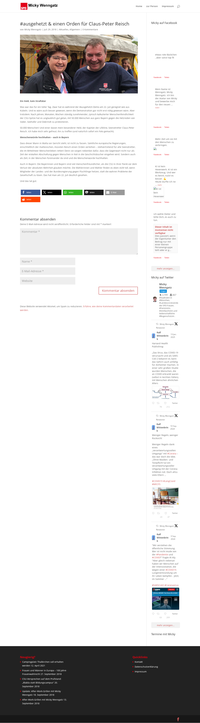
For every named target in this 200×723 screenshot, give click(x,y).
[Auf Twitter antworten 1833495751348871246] (153, 515)
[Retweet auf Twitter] (157, 324)
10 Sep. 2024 (173, 427)
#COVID (156, 557)
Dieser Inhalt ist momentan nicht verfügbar (164, 229)
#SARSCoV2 (158, 585)
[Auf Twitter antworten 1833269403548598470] (153, 616)
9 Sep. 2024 (173, 537)
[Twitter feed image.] (165, 392)
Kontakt (139, 661)
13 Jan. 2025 (173, 335)
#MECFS (156, 484)
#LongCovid (169, 481)
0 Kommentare (90, 29)
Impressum (168, 6)
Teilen (166, 77)
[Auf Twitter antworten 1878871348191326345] (153, 405)
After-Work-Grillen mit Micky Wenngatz (42, 699)
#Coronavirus (172, 585)
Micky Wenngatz (32, 29)
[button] (30, 192)
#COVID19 (157, 481)
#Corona (171, 453)
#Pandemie (162, 554)
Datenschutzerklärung (146, 666)
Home (139, 6)
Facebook (158, 77)
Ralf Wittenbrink (162, 335)
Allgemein (75, 29)
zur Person (152, 6)
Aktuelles (63, 29)
